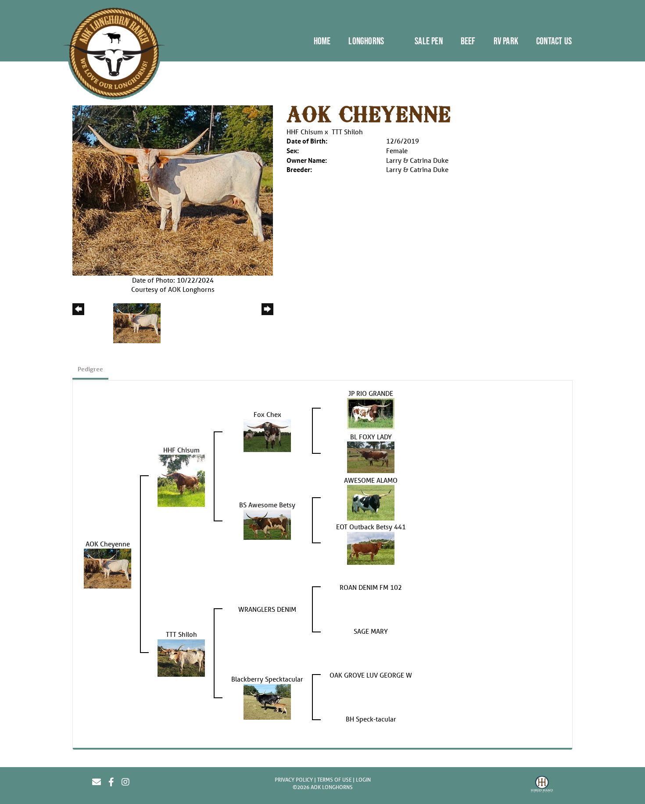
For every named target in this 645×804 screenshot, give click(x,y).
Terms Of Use (334, 779)
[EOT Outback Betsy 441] (370, 547)
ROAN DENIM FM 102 (371, 587)
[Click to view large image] (172, 189)
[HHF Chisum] (181, 480)
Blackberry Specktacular (267, 679)
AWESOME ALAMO (371, 480)
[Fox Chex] (267, 434)
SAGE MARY (371, 631)
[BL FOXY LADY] (370, 456)
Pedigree (90, 369)
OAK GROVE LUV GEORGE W (371, 675)
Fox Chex (267, 414)
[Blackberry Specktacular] (267, 700)
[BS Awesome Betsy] (267, 524)
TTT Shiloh (347, 131)
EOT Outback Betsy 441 (371, 526)
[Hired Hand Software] (542, 785)
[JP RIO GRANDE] (370, 412)
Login (363, 779)
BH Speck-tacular (371, 718)
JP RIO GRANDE (370, 393)
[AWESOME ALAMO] (370, 502)
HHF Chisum (305, 131)
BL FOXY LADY (371, 436)
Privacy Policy (294, 779)
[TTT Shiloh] (181, 657)
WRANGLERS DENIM (267, 609)
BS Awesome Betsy (267, 504)
